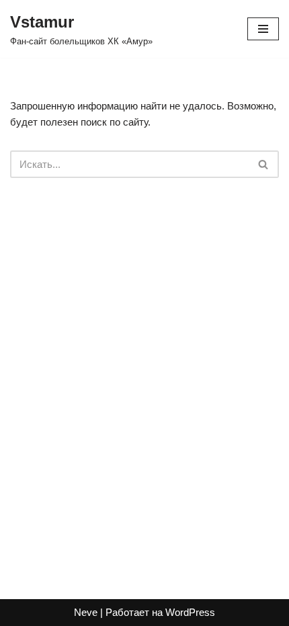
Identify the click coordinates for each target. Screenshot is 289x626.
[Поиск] (264, 164)
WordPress (190, 612)
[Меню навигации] (263, 28)
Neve (85, 612)
